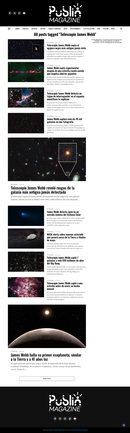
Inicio (113, 29)
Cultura (42, 29)
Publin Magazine (59, 430)
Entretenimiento (75, 29)
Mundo (17, 29)
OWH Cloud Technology (80, 430)
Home (98, 29)
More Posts (47, 378)
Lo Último (105, 29)
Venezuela (25, 29)
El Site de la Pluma (88, 29)
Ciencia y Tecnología (54, 29)
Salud (65, 29)
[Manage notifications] (123, 425)
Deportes (34, 29)
